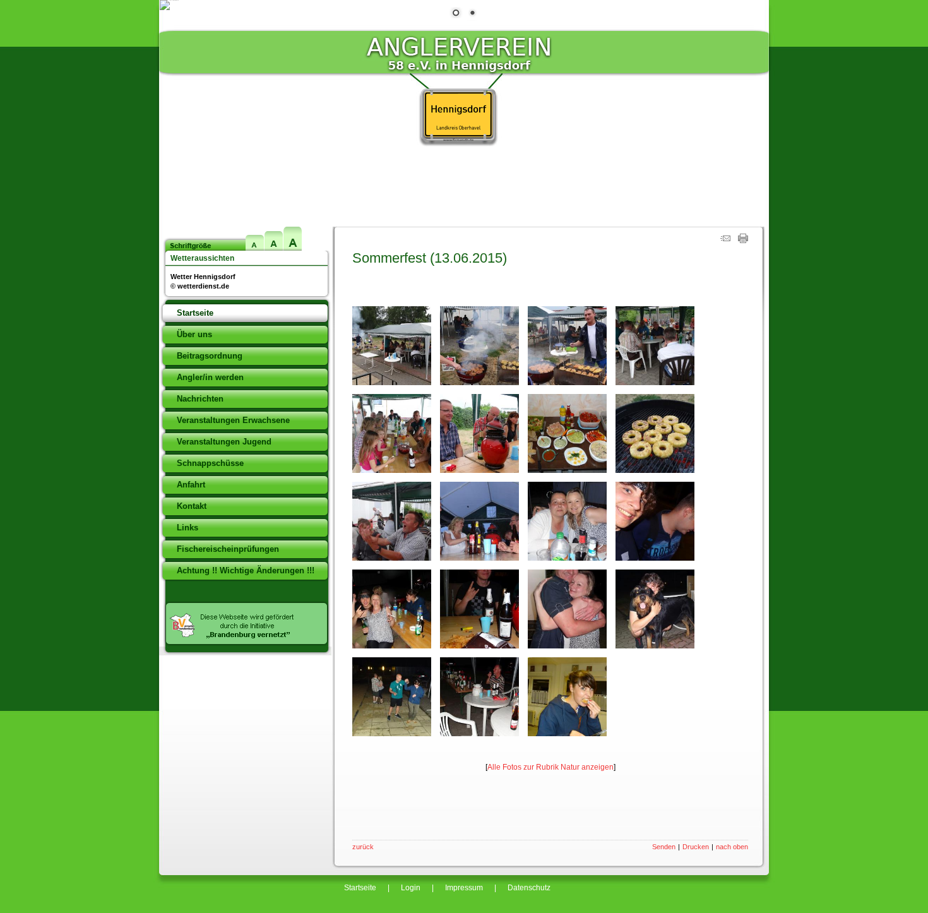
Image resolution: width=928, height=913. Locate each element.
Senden (663, 846)
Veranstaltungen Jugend (224, 441)
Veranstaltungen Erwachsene (233, 420)
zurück (363, 846)
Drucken (695, 846)
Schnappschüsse (210, 463)
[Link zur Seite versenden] (725, 240)
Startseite (195, 313)
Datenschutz (529, 887)
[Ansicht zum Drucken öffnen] (743, 240)
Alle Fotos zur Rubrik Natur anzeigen (550, 767)
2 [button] (472, 14)
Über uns (194, 334)
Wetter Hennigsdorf (202, 276)
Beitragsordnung (209, 356)
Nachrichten (200, 398)
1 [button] (456, 14)
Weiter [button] (749, 169)
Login (410, 887)
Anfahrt (191, 484)
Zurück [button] (178, 169)
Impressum (464, 887)
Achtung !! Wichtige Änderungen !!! (245, 570)
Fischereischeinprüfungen (228, 549)
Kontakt (191, 506)
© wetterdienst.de (199, 286)
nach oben (732, 846)
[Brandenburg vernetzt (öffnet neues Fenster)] (245, 644)
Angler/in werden (210, 377)
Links (187, 527)
